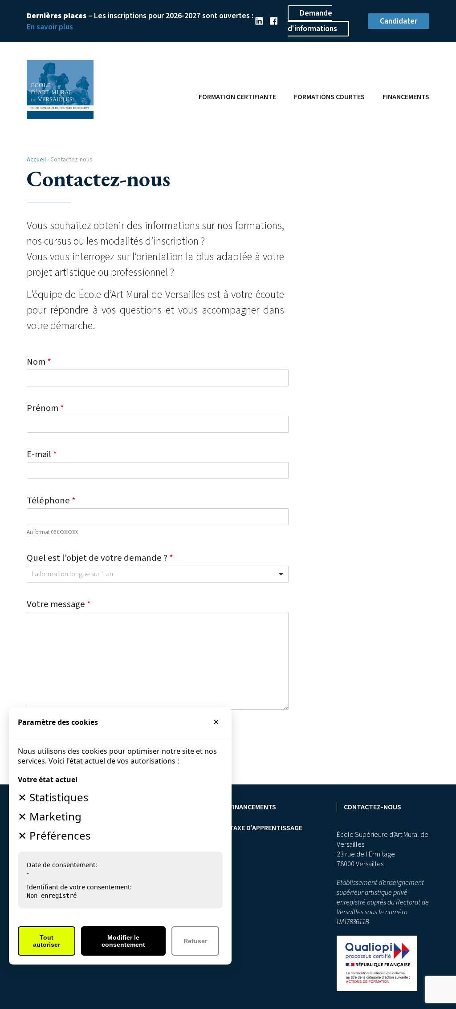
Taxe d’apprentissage (265, 828)
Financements (406, 97)
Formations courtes (329, 97)
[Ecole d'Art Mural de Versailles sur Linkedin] (259, 21)
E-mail (42, 454)
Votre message (59, 604)
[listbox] (158, 574)
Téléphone (51, 500)
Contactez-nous (372, 807)
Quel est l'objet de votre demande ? (100, 558)
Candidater (398, 21)
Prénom (45, 408)
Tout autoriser (46, 941)
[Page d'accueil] (60, 116)
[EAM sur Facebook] (274, 21)
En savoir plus (50, 26)
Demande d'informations (312, 21)
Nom (39, 362)
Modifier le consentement (123, 941)
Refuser (195, 941)
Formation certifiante (237, 97)
